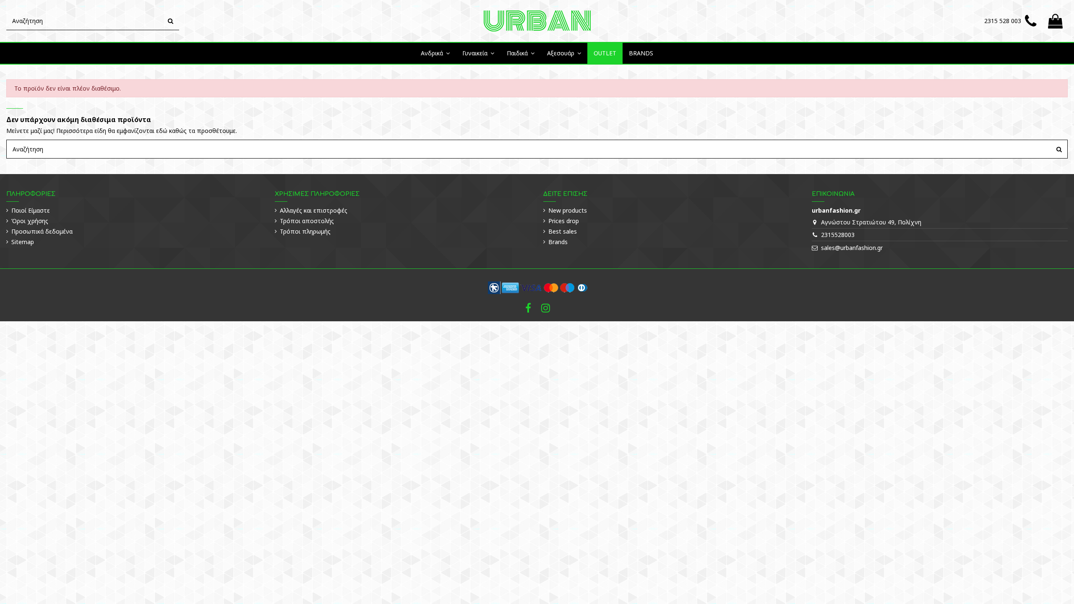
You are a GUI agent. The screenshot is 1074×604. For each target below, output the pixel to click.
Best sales (562, 231)
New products (567, 210)
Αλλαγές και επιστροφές (313, 210)
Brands (558, 242)
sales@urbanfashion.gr (852, 248)
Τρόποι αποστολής (307, 221)
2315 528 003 (1002, 21)
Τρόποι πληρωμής (305, 231)
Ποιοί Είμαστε (30, 210)
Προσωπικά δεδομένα (42, 231)
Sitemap (22, 242)
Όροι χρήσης (29, 221)
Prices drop (563, 221)
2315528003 (838, 235)
